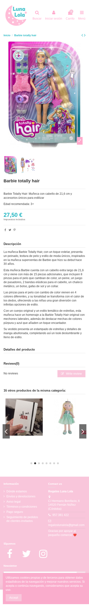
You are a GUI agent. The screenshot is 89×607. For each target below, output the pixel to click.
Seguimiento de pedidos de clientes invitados (22, 519)
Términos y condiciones (21, 506)
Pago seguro (14, 512)
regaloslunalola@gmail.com (66, 525)
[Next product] (84, 35)
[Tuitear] (10, 230)
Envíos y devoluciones (20, 496)
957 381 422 (60, 515)
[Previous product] (82, 35)
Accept (13, 597)
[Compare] (21, 434)
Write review (73, 373)
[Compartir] (5, 230)
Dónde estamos (16, 491)
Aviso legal (13, 501)
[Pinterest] (15, 230)
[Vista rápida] (27, 434)
